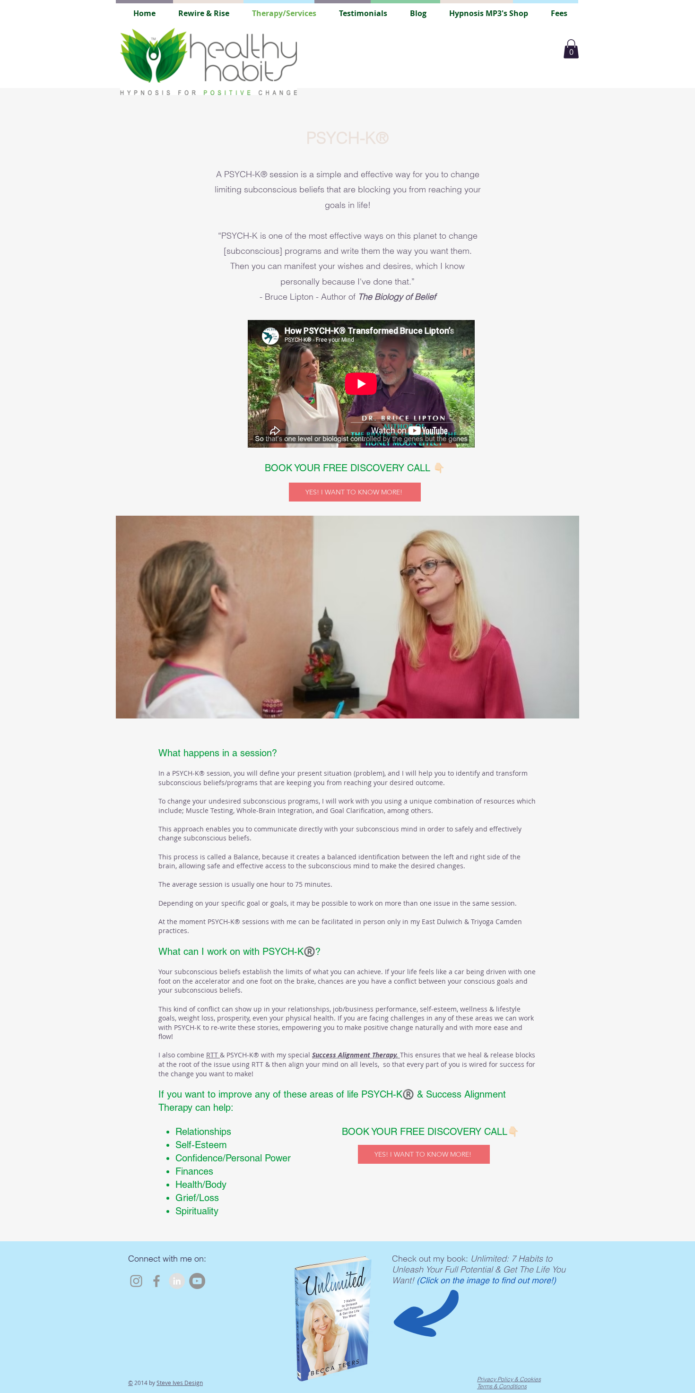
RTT (213, 1054)
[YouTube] (197, 1281)
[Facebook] (156, 1281)
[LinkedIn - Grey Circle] (177, 1281)
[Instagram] (136, 1281)
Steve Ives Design (179, 1382)
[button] (571, 49)
